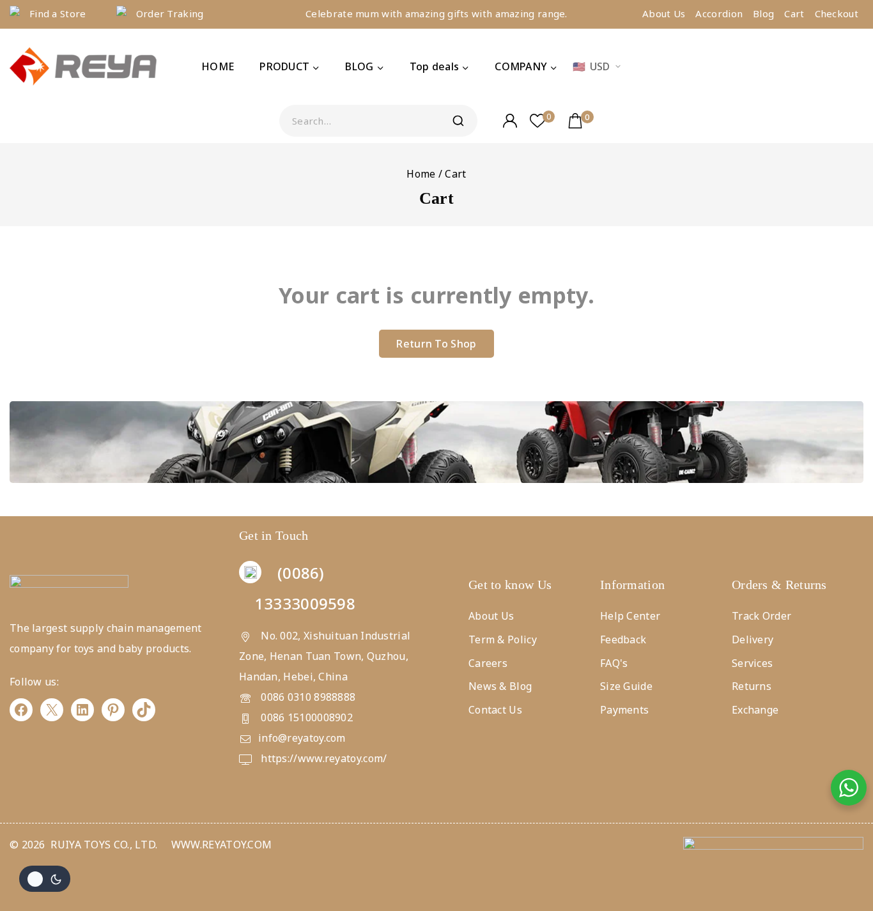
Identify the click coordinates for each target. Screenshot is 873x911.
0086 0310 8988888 (306, 697)
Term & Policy (502, 639)
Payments (624, 710)
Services (752, 663)
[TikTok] (143, 709)
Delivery (752, 639)
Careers (487, 663)
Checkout (836, 13)
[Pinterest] (113, 709)
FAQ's (614, 663)
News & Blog (500, 686)
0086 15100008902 (305, 717)
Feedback (623, 639)
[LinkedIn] (82, 709)
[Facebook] (21, 709)
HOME (217, 66)
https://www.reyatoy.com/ (322, 758)
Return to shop (436, 344)
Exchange (755, 710)
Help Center (630, 616)
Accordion (719, 13)
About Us (663, 13)
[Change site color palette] (44, 879)
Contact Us (495, 710)
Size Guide (626, 686)
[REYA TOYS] (83, 67)
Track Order (761, 616)
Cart (794, 13)
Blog (763, 13)
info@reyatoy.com (302, 738)
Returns (751, 686)
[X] (51, 709)
